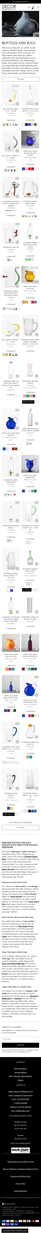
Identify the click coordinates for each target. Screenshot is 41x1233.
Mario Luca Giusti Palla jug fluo (11, 655)
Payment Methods (20, 1072)
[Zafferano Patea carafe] (11, 779)
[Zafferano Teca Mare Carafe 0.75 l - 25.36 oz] (11, 733)
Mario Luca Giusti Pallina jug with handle (30, 153)
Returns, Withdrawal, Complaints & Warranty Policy (20, 1169)
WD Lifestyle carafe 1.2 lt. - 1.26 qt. (11, 110)
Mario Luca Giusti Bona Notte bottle (11, 697)
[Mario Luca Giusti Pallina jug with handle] (30, 139)
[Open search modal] (29, 7)
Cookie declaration (20, 1191)
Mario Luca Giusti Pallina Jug (13, 963)
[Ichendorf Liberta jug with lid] (30, 731)
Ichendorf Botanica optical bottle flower (30, 430)
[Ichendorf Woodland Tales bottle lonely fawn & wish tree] (11, 605)
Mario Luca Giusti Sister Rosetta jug (30, 701)
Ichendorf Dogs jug (11, 247)
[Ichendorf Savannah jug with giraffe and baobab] (11, 187)
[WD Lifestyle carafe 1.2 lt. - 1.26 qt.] (11, 95)
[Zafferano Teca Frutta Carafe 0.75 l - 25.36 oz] (30, 512)
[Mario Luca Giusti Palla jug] (30, 275)
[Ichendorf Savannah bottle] (11, 512)
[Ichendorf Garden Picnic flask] (30, 557)
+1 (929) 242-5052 (20, 1103)
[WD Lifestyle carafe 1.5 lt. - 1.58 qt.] (11, 142)
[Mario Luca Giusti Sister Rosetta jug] (30, 686)
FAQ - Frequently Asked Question (20, 1076)
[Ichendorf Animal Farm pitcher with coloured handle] (11, 277)
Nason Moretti (16, 896)
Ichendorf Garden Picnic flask (30, 570)
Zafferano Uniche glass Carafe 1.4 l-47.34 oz (11, 576)
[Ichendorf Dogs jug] (11, 233)
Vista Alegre (23, 926)
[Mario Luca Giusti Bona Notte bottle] (11, 684)
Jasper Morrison (8, 869)
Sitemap (20, 1080)
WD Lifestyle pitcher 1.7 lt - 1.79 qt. (11, 341)
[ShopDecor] (9, 7)
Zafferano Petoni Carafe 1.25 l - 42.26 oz (30, 795)
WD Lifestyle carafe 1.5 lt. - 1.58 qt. (11, 157)
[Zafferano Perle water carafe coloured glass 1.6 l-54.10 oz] (30, 326)
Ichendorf (18, 998)
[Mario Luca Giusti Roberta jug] (30, 464)
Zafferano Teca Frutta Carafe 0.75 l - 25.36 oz (30, 528)
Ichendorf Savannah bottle (11, 527)
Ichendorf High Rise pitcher (30, 382)
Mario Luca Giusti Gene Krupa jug (11, 434)
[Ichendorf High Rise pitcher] (30, 369)
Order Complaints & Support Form (20, 1095)
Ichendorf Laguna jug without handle (30, 618)
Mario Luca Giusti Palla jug (30, 287)
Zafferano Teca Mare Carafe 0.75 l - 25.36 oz (11, 748)
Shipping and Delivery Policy (21, 1176)
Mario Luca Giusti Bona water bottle (30, 655)
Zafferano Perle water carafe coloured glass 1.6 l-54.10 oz (30, 342)
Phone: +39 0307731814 (20, 1099)
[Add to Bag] (17, 196)
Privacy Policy (20, 1183)
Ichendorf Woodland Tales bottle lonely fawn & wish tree (11, 619)
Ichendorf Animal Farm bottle (11, 481)
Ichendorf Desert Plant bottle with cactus (30, 245)
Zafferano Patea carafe (10, 794)
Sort (22, 79)
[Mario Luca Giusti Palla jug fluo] (11, 643)
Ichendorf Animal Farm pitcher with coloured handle (11, 293)
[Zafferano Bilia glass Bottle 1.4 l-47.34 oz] (30, 95)
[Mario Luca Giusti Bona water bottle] (30, 643)
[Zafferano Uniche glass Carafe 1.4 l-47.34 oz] (11, 560)
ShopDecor (16, 1207)
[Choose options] (17, 103)
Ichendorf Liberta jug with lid (30, 743)
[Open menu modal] (38, 7)
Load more (21, 827)
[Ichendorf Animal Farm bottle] (11, 466)
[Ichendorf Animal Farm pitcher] (30, 187)
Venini (4, 936)
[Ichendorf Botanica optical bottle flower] (30, 417)
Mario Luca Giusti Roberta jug (30, 476)
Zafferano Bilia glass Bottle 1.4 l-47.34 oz (30, 110)
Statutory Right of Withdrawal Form (20, 1091)
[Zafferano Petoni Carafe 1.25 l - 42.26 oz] (30, 779)
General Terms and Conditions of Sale (20, 1161)
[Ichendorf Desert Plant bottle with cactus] (30, 231)
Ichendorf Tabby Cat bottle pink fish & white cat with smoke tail (10, 384)
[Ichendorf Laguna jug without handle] (30, 605)
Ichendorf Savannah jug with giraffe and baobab (11, 204)
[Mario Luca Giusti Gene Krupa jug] (11, 419)
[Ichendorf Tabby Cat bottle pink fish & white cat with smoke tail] (11, 370)
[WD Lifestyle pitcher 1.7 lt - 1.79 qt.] (11, 326)
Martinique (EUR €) (9, 1204)
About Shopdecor (20, 1068)
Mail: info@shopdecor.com (20, 1111)
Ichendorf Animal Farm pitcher (30, 202)
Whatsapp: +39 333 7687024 (20, 1107)
